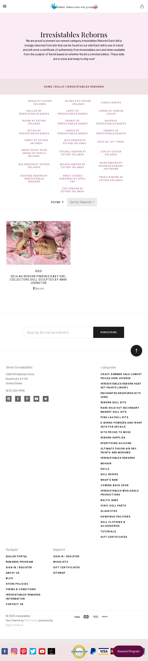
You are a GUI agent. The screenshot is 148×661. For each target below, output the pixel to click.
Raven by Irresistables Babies (111, 122)
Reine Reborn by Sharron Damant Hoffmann (110, 166)
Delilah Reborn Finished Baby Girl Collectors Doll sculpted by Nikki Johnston (38, 279)
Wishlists (60, 562)
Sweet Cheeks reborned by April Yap (72, 178)
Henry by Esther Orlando (36, 142)
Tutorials (108, 531)
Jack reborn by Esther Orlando (74, 142)
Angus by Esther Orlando (40, 102)
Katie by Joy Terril (111, 141)
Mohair (106, 463)
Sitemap (59, 573)
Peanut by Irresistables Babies (72, 122)
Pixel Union (31, 620)
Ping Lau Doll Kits (114, 417)
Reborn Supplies (113, 437)
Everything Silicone (116, 443)
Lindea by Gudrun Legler (111, 112)
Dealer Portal (17, 556)
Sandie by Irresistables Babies (72, 132)
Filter (56, 202)
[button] (63, 202)
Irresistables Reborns (118, 458)
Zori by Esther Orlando (111, 153)
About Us (12, 573)
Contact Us (14, 604)
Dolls (105, 469)
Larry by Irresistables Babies (72, 112)
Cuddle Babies (111, 102)
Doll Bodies (109, 474)
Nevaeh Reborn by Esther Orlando (73, 166)
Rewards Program (19, 562)
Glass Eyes (109, 511)
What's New (109, 480)
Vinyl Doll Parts (113, 505)
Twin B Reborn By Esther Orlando (111, 178)
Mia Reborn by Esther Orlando (34, 166)
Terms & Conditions (21, 589)
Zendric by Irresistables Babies (111, 132)
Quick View (38, 244)
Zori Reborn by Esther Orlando (72, 190)
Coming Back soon (115, 485)
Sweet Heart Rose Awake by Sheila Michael (34, 153)
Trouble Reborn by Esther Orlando (72, 153)
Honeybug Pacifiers (115, 516)
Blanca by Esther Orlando (78, 102)
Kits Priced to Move (116, 432)
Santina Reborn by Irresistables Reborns (34, 178)
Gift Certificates (114, 537)
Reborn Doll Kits (113, 402)
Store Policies (17, 584)
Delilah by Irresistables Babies (34, 112)
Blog (9, 578)
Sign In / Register (19, 567)
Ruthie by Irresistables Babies (34, 132)
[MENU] (5, 6)
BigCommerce (14, 625)
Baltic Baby (110, 500)
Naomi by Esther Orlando (34, 122)
